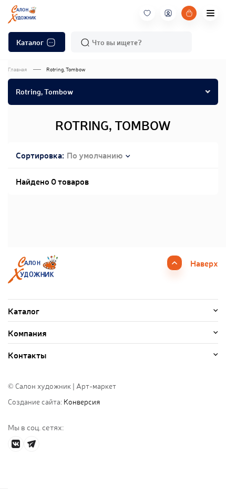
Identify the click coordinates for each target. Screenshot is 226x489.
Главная (17, 69)
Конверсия (82, 401)
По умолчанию (94, 155)
